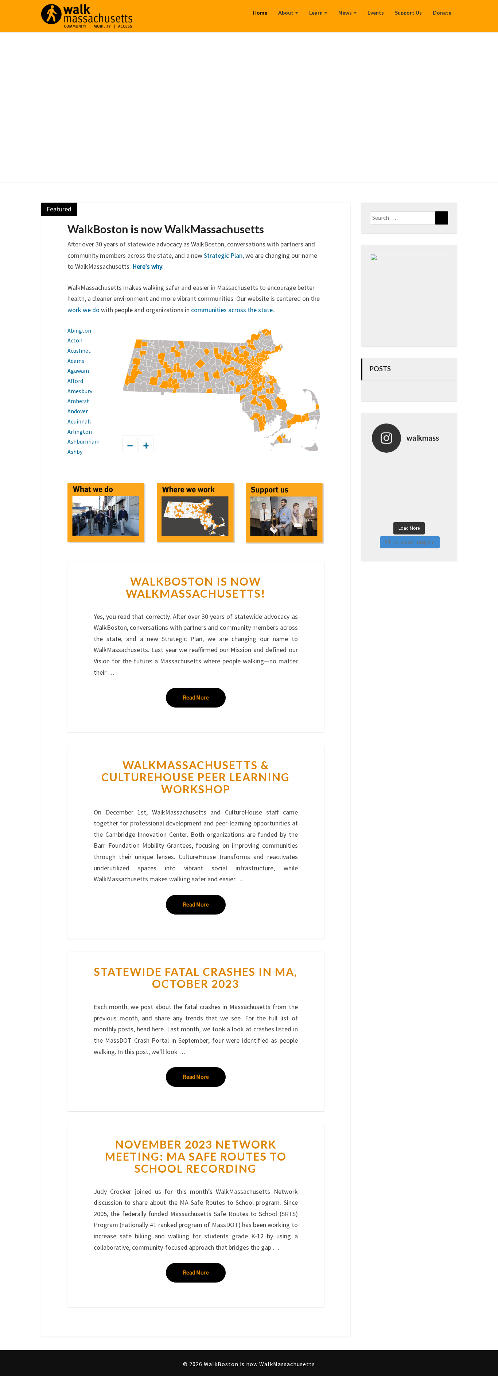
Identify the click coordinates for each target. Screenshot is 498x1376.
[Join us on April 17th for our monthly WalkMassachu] (418, 476)
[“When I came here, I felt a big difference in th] (436, 464)
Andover (77, 411)
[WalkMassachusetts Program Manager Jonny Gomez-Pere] (399, 476)
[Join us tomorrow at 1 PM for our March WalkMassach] (436, 500)
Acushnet (79, 350)
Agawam (78, 370)
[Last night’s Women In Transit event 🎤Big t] (399, 512)
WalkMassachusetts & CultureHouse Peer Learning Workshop (195, 777)
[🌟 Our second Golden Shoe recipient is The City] (418, 500)
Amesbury (79, 391)
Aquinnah (79, 421)
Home (260, 12)
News (345, 12)
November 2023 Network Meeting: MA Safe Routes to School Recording (196, 1156)
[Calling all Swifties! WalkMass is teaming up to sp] (418, 464)
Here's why (147, 266)
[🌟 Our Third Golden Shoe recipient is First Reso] (399, 500)
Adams (75, 360)
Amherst (78, 401)
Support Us (408, 12)
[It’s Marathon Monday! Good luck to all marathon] (381, 476)
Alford (75, 380)
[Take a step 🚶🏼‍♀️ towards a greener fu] (399, 464)
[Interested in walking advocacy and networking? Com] (418, 512)
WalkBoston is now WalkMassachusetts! (196, 587)
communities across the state (232, 310)
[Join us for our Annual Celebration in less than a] (399, 488)
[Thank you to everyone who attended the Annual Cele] (381, 488)
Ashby (74, 451)
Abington (79, 330)
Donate (442, 12)
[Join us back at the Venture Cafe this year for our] (436, 512)
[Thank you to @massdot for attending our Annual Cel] (436, 476)
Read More (204, 697)
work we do (83, 310)
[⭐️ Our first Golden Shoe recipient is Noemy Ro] (381, 512)
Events (375, 12)
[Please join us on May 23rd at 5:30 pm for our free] (381, 464)
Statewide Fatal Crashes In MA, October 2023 (195, 977)
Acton (74, 340)
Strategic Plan (223, 255)
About (286, 12)
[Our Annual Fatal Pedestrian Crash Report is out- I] (436, 488)
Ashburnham (83, 441)
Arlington (79, 431)
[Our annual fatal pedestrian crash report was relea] (418, 488)
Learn (316, 12)
